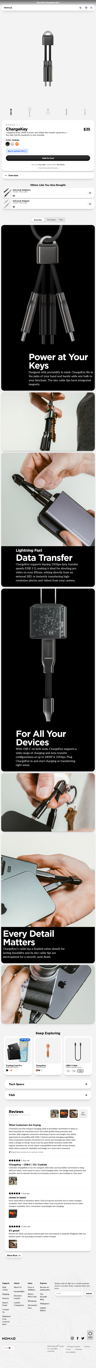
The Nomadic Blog (43, 1296)
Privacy (87, 1347)
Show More (12, 1255)
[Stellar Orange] (17, 144)
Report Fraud (5, 1304)
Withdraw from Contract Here (6, 1320)
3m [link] (68, 1071)
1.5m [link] (74, 1071)
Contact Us (5, 1311)
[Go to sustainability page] (90, 1335)
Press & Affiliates (31, 1288)
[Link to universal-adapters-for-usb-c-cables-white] (48, 204)
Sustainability (19, 1291)
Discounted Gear (32, 1306)
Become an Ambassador (45, 1288)
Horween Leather (18, 1297)
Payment (78, 1349)
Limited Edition (43, 1309)
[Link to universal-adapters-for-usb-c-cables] (48, 193)
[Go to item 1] (11, 112)
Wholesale (32, 1301)
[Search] (80, 8)
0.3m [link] (80, 1071)
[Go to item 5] (85, 112)
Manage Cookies (73, 1347)
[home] (8, 8)
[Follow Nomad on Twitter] (82, 1338)
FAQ (61, 220)
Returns (5, 1298)
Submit (89, 1293)
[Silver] (12, 144)
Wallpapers (44, 1304)
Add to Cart (48, 158)
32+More (83, 1114)
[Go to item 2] (29, 112)
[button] (18, 1051)
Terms (68, 1349)
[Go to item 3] (48, 112)
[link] (7, 1070)
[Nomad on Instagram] (72, 1338)
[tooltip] (25, 151)
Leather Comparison (19, 1304)
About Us (18, 1287)
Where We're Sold (32, 1295)
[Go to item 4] (66, 112)
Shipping (5, 1294)
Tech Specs (51, 220)
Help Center (5, 1288)
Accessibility (71, 1352)
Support (5, 1283)
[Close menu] (92, 7)
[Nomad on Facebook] (77, 1338)
